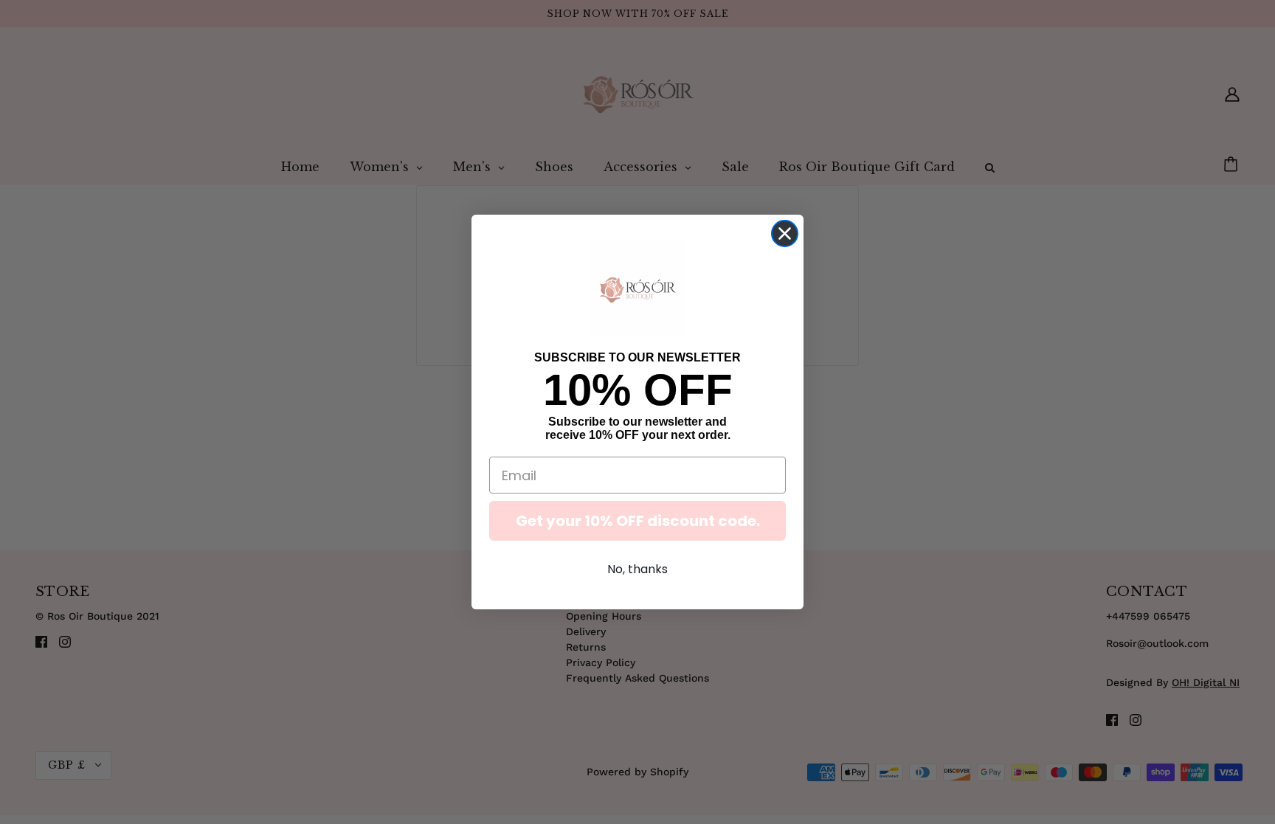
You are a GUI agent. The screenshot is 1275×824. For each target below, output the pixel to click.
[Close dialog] (785, 233)
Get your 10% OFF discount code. (638, 520)
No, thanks (637, 569)
